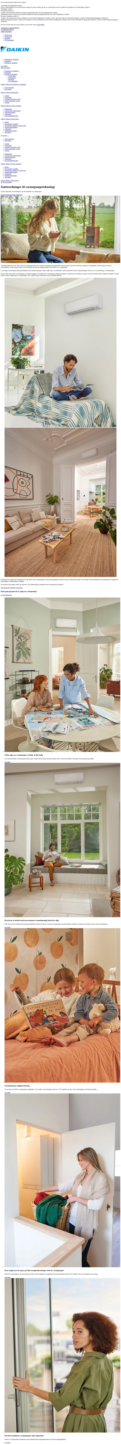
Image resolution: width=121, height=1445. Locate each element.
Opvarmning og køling (11, 169)
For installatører (9, 40)
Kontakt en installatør (11, 63)
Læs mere (7, 762)
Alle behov (8, 177)
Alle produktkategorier (11, 160)
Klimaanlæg (8, 154)
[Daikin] (15, 56)
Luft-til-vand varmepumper (13, 155)
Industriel (7, 38)
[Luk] (8, 136)
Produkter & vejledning (12, 59)
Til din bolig (8, 35)
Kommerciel (8, 37)
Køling (7, 167)
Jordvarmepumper (10, 157)
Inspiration (8, 61)
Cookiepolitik (40, 24)
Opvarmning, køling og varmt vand (15, 170)
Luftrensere (8, 159)
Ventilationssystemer (11, 175)
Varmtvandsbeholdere (11, 172)
